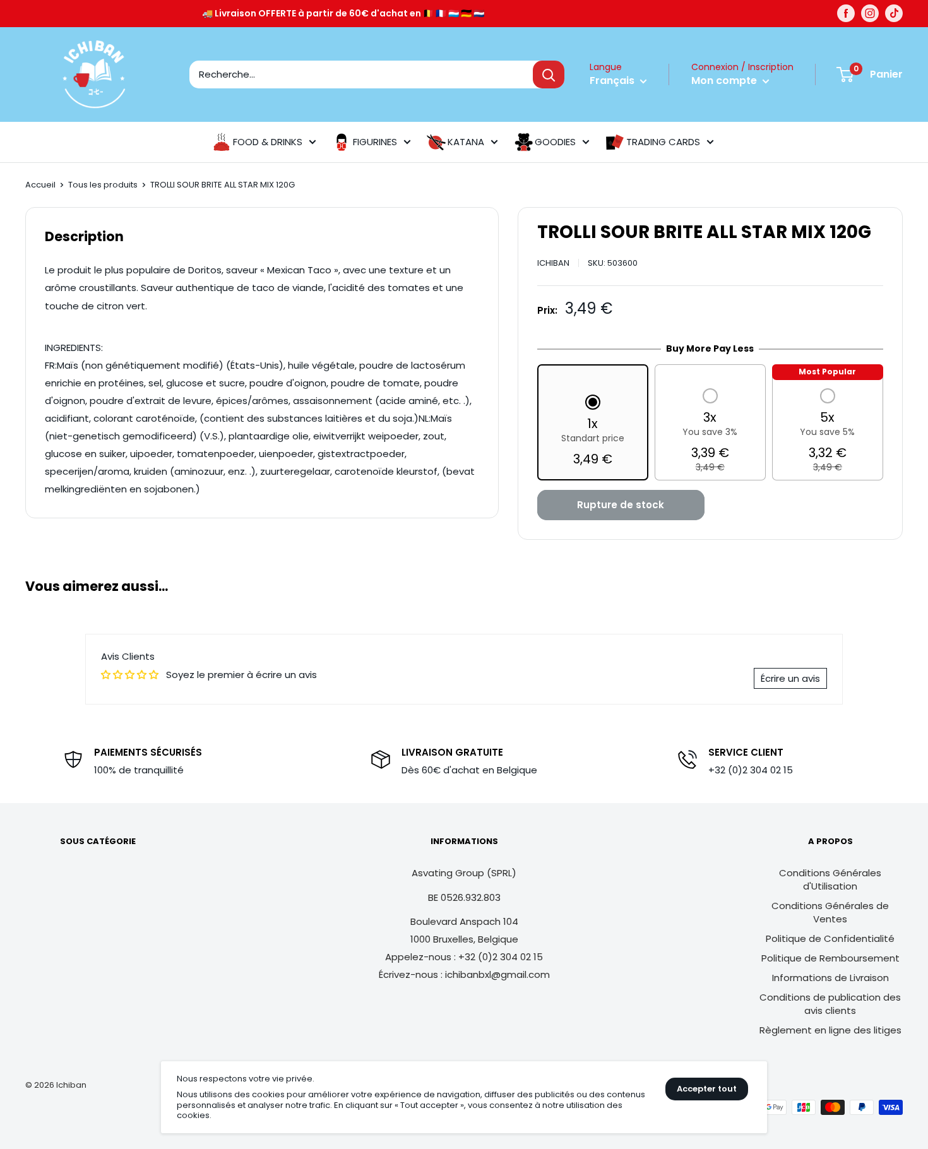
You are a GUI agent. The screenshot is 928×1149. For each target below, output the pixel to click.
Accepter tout (707, 1089)
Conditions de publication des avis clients (830, 1004)
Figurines (375, 141)
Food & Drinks (267, 141)
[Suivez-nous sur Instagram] (870, 13)
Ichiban (553, 263)
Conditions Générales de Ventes (830, 912)
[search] (361, 74)
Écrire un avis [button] (790, 678)
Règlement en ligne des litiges (830, 1030)
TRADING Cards (663, 141)
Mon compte (725, 80)
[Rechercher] (548, 74)
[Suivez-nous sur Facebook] (846, 13)
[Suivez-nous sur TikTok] (894, 13)
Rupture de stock (620, 504)
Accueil (40, 185)
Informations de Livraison (830, 977)
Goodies (555, 141)
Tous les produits (103, 185)
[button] (592, 432)
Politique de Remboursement (830, 958)
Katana (466, 141)
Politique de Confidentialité (830, 938)
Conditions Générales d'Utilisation (830, 879)
